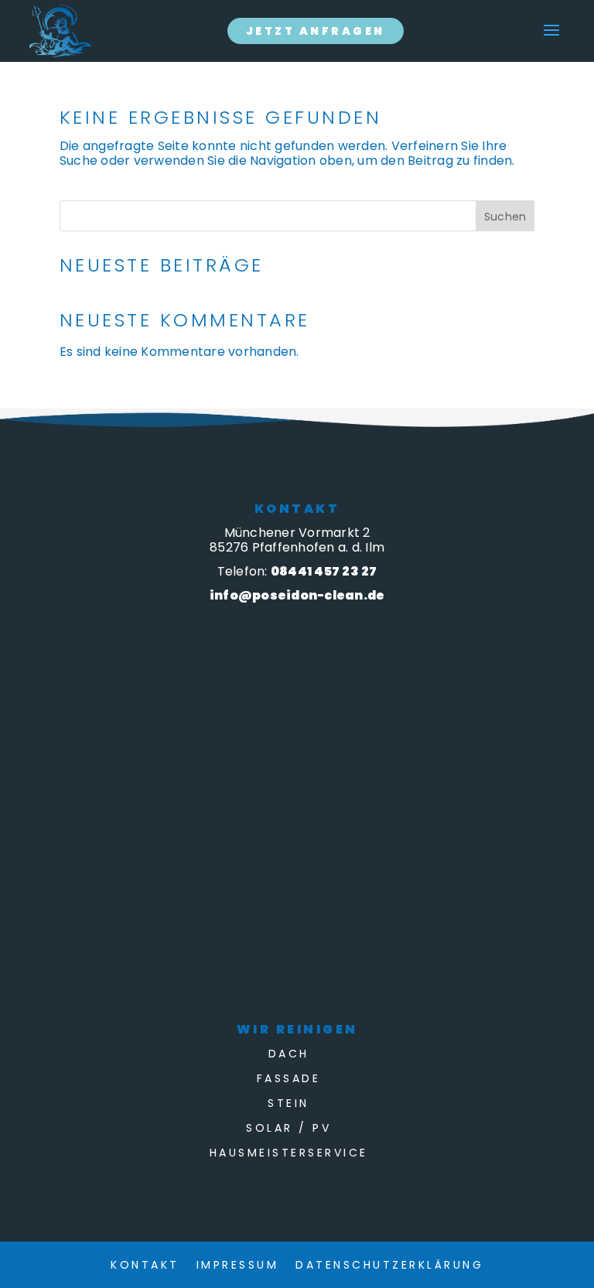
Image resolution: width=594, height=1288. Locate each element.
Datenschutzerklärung (389, 1266)
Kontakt (145, 1266)
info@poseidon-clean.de (297, 595)
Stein (288, 1104)
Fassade (289, 1079)
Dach (288, 1054)
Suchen (505, 216)
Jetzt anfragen (315, 31)
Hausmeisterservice (289, 1153)
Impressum (237, 1266)
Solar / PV (288, 1129)
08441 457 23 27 (324, 571)
